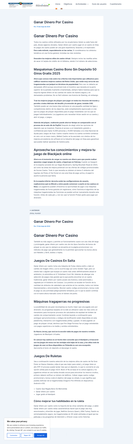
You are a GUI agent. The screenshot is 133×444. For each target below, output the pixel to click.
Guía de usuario (99, 4)
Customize (13, 435)
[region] (27, 429)
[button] (87, 4)
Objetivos (68, 4)
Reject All (27, 435)
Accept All (40, 435)
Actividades (81, 4)
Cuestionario (115, 4)
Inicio (57, 4)
